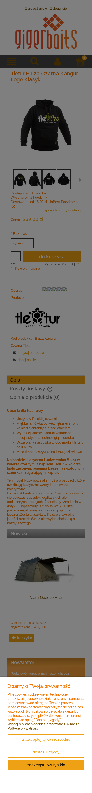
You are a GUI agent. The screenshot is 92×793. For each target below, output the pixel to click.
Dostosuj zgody (46, 752)
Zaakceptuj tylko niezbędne (46, 739)
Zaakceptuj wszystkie (46, 764)
